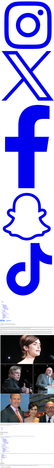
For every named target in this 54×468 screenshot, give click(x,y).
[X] (28, 100)
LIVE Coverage (4, 307)
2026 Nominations (4, 305)
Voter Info (4, 450)
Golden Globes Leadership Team (6, 317)
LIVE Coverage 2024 (6, 308)
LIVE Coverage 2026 (6, 309)
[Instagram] (28, 50)
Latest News (4, 310)
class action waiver (21, 465)
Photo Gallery (4, 311)
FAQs (3, 318)
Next (2, 429)
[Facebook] (28, 191)
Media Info (4, 314)
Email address (1, 433)
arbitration (25, 465)
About (2, 313)
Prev (2, 428)
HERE (1, 465)
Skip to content (1, 319)
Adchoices (3, 456)
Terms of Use (15, 465)
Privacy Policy (30, 465)
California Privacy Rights (4, 455)
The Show (3, 304)
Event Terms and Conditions (4, 457)
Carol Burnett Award (5, 306)
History (2, 312)
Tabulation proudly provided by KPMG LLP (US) (5, 437)
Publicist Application (5, 315)
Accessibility (3, 454)
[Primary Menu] (0, 303)
